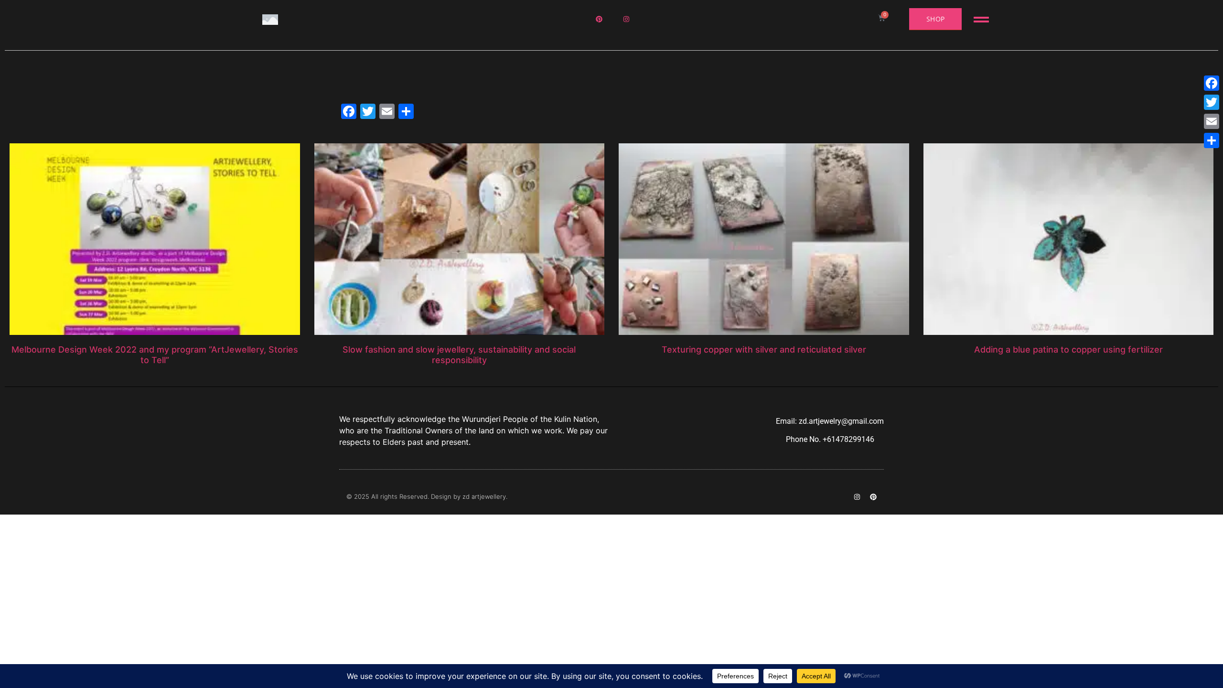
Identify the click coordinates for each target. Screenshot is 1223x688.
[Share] (1211, 140)
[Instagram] (857, 497)
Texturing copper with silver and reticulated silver (764, 349)
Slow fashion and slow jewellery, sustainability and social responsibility (459, 354)
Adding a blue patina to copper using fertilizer (1068, 349)
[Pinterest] (873, 497)
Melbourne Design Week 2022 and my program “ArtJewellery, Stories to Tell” (154, 354)
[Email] (1211, 121)
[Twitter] (1211, 102)
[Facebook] (1211, 83)
